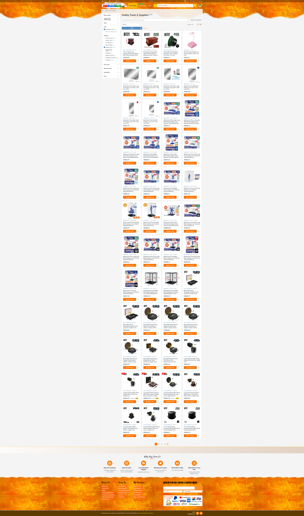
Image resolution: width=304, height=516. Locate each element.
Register (193, 1)
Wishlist (200, 1)
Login (187, 1)
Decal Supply (110, 45)
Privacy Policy (150, 513)
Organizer (109, 60)
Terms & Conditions (142, 513)
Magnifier (109, 53)
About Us (105, 1)
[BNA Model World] (114, 5)
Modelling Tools (111, 29)
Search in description (196, 20)
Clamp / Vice (110, 40)
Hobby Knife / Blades (109, 50)
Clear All (145, 28)
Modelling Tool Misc (112, 57)
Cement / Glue (111, 38)
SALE (150, 5)
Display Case (110, 47)
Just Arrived (142, 5)
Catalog (133, 5)
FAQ (118, 1)
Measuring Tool (110, 55)
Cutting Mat (110, 42)
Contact (112, 1)
